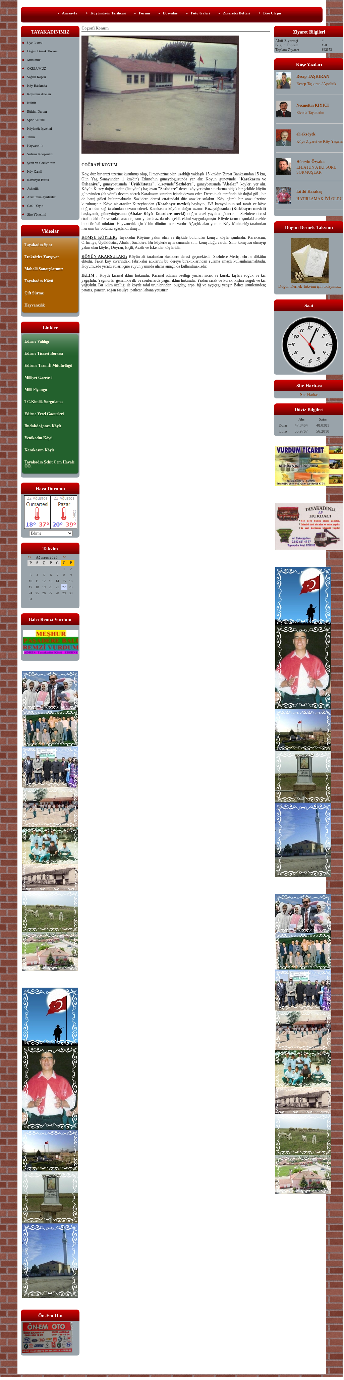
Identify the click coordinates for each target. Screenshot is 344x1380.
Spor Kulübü (36, 120)
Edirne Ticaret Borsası (43, 353)
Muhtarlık (34, 60)
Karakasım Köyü (39, 450)
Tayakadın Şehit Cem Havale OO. (49, 464)
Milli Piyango (35, 389)
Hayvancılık (35, 146)
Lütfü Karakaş (309, 191)
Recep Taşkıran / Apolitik (316, 83)
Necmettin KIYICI (312, 105)
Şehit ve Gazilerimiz (41, 163)
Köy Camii (34, 171)
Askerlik (33, 188)
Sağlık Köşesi (36, 77)
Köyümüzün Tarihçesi (108, 13)
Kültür (31, 103)
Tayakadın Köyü (38, 281)
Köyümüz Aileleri (39, 94)
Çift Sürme (34, 293)
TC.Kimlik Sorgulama (43, 401)
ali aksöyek (306, 134)
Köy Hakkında (37, 86)
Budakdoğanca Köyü (42, 426)
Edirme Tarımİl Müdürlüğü (48, 365)
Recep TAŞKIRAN (312, 76)
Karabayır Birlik (38, 180)
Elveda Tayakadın (310, 112)
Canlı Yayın (35, 206)
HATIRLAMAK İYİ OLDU (319, 199)
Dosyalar (170, 13)
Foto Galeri (200, 13)
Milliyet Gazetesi (38, 377)
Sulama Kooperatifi (40, 154)
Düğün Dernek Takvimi (43, 51)
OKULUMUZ (36, 68)
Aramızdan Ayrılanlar (41, 197)
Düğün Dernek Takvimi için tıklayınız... (309, 286)
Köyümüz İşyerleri (39, 128)
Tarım (31, 137)
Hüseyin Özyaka (310, 161)
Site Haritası (310, 394)
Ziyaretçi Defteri (236, 13)
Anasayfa (69, 13)
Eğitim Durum (37, 111)
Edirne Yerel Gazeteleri (44, 413)
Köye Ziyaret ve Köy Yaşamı (319, 141)
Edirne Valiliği (36, 341)
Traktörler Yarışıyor (41, 257)
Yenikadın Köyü (38, 438)
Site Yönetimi (36, 214)
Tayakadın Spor (38, 244)
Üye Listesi (35, 43)
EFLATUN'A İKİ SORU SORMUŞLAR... (316, 170)
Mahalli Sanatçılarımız (43, 269)
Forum (144, 13)
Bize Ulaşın (272, 13)
